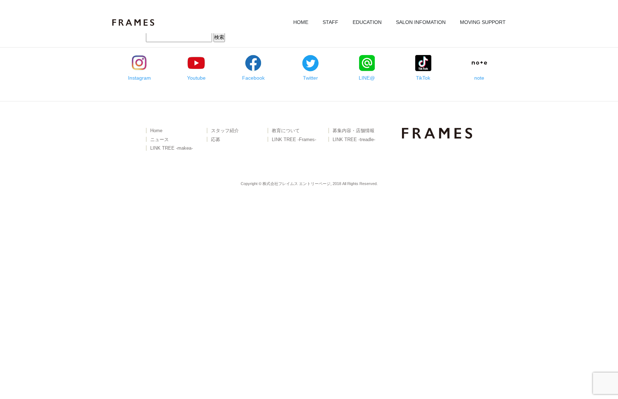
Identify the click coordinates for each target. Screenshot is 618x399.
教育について (286, 131)
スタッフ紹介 (225, 131)
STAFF (330, 22)
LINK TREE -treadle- (354, 140)
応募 (215, 140)
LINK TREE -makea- (171, 148)
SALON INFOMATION (421, 22)
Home (156, 131)
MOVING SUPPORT (483, 22)
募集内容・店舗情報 (353, 131)
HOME (300, 22)
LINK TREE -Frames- (294, 140)
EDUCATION (367, 22)
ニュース (159, 140)
